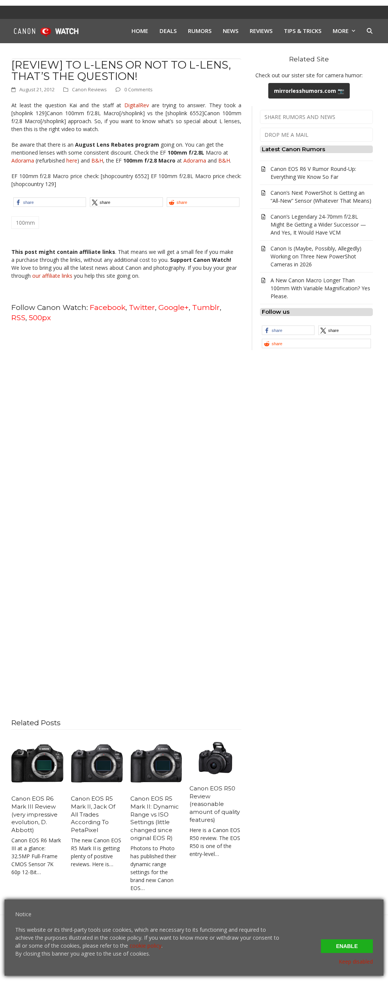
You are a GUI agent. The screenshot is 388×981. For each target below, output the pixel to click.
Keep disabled (356, 961)
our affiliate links (52, 275)
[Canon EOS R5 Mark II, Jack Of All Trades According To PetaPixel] (97, 763)
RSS (18, 317)
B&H (97, 160)
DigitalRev (136, 105)
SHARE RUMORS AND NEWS (299, 116)
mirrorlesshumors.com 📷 (309, 90)
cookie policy (145, 945)
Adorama (22, 160)
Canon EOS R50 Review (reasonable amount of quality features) (214, 804)
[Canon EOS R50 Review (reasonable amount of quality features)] (215, 757)
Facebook (107, 307)
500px (40, 317)
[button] (369, 31)
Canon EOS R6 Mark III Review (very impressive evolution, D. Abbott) (34, 814)
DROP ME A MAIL (286, 134)
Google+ (173, 307)
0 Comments (138, 89)
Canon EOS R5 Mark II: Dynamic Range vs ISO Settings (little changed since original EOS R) (154, 818)
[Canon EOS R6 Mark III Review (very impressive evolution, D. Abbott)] (37, 763)
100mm (25, 222)
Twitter (142, 307)
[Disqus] (126, 425)
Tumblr (206, 307)
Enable (347, 946)
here (71, 160)
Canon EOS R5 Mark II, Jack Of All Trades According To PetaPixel (93, 814)
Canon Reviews (89, 89)
